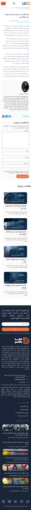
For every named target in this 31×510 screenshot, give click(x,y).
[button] (14, 3)
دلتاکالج (28, 8)
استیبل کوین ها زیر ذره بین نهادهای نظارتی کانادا (16, 233)
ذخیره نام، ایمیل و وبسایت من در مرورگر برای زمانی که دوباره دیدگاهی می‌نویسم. (17, 172)
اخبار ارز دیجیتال (21, 8)
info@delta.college (20, 379)
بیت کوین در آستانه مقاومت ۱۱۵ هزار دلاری (16, 260)
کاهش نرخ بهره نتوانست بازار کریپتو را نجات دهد (16, 207)
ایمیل (27, 157)
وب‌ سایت (26, 163)
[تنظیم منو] (3, 3)
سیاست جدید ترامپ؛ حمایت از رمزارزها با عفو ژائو (15, 287)
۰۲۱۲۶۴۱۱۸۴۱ (22, 382)
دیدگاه (26, 131)
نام (27, 151)
